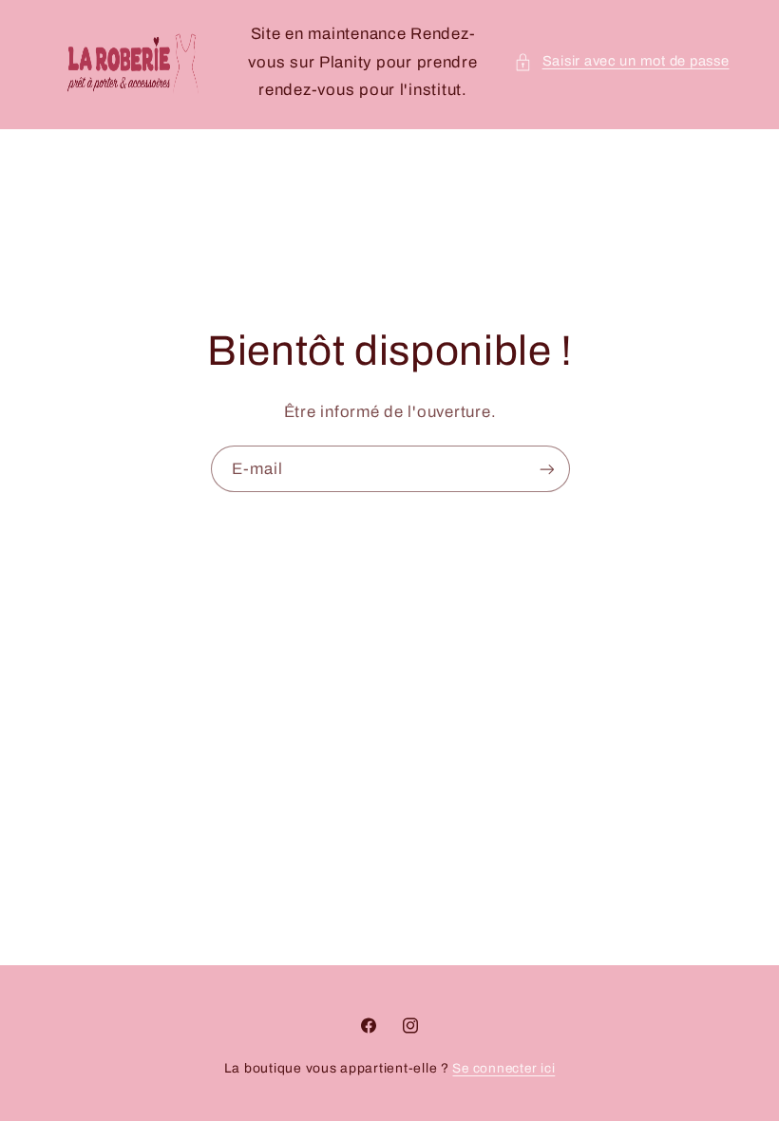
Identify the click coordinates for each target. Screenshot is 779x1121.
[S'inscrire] (546, 469)
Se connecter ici (503, 1068)
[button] (621, 61)
